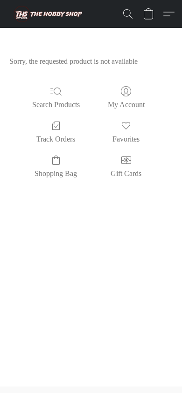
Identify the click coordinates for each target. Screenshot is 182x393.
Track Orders (55, 139)
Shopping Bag (56, 173)
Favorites (126, 139)
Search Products (56, 104)
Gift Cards (126, 173)
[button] (47, 14)
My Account (126, 104)
